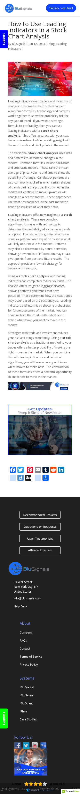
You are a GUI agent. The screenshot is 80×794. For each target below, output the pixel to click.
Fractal (27, 687)
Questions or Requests (40, 526)
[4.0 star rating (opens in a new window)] (35, 784)
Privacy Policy (29, 664)
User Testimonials (40, 538)
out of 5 (57, 784)
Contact (25, 648)
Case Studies (28, 719)
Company (26, 632)
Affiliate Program (40, 550)
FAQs (23, 640)
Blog (51, 44)
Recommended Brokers (40, 515)
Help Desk (20, 606)
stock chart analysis (43, 153)
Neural (26, 695)
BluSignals (18, 44)
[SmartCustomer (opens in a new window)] (40, 790)
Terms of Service (31, 656)
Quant (26, 703)
